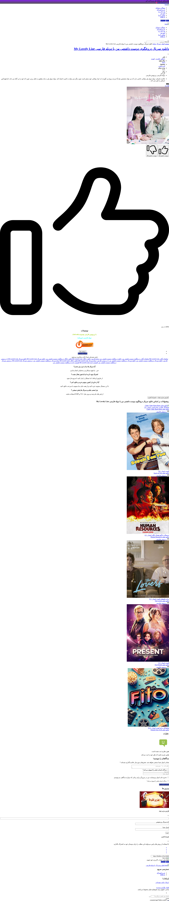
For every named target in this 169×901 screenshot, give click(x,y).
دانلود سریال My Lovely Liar (36, 359)
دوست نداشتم (152, 156)
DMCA (162, 17)
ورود (167, 20)
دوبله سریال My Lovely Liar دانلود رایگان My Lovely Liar (78, 361)
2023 (163, 62)
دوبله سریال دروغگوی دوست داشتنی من (46, 361)
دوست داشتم (163, 156)
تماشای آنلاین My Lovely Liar (158, 359)
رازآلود (163, 59)
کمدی (153, 59)
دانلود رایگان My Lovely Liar (81, 359)
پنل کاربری (161, 12)
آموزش (162, 13)
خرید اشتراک (161, 10)
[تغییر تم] (168, 40)
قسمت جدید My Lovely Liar (89, 362)
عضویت (163, 20)
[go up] (168, 900)
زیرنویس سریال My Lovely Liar (22, 361)
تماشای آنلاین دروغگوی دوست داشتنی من (135, 359)
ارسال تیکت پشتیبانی (162, 882)
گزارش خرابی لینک (163, 397)
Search (167, 42)
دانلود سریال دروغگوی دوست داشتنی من (149, 361)
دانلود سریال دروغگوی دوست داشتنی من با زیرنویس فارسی (116, 361)
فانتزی (158, 59)
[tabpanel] (84, 361)
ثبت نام (163, 862)
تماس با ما (161, 15)
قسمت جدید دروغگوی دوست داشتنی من (66, 362)
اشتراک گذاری (152, 397)
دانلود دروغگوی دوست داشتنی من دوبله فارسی (106, 359)
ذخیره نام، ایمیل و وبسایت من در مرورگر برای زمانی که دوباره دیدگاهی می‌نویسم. (140, 777)
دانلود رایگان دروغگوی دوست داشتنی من (59, 359)
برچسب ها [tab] (82, 351)
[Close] (168, 815)
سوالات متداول (160, 8)
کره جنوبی (161, 66)
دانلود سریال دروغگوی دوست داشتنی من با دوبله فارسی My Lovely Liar (121, 49)
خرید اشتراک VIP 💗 (162, 3)
